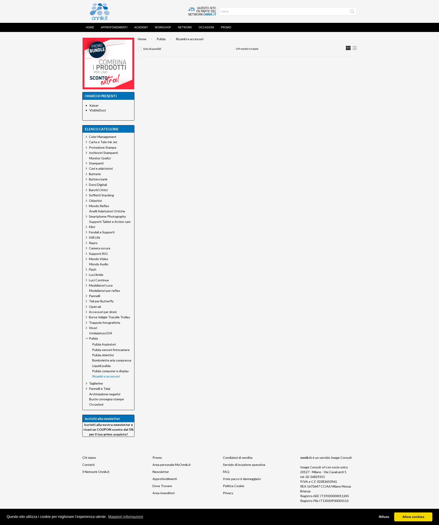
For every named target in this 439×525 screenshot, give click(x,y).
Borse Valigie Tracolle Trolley (109, 317)
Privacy (228, 493)
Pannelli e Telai (99, 388)
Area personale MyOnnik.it (172, 465)
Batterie (95, 174)
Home (90, 27)
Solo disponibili (152, 48)
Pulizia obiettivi (103, 355)
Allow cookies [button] (413, 517)
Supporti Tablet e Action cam (110, 222)
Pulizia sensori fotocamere (111, 350)
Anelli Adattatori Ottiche (107, 211)
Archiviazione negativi (104, 394)
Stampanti (96, 163)
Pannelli (94, 296)
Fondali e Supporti (102, 232)
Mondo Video (98, 259)
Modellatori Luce (101, 285)
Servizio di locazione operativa (244, 465)
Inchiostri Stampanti (103, 153)
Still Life (94, 237)
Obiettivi (95, 201)
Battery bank (98, 179)
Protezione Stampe (102, 147)
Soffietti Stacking (101, 195)
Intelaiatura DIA (100, 333)
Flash (92, 269)
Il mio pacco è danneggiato (242, 479)
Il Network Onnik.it (96, 472)
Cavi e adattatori (101, 168)
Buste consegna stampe (106, 399)
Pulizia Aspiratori (104, 344)
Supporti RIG (98, 254)
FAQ (226, 472)
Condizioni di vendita (237, 457)
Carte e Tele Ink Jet (103, 142)
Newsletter (161, 472)
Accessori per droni (103, 312)
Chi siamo (89, 457)
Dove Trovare (162, 486)
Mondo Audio (98, 264)
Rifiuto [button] (384, 517)
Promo (226, 27)
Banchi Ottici (98, 190)
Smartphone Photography (107, 216)
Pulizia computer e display (110, 371)
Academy (141, 27)
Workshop (163, 27)
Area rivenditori (164, 493)
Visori (93, 328)
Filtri (92, 227)
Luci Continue (99, 280)
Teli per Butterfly (101, 301)
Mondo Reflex (99, 206)
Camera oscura (99, 248)
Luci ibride (96, 275)
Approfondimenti (114, 27)
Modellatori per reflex (104, 291)
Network (185, 27)
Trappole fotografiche (104, 322)
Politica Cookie (233, 486)
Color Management (102, 137)
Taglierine (96, 383)
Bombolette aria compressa (111, 360)
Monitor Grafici (100, 158)
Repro (93, 243)
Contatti (88, 465)
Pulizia (161, 39)
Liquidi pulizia (101, 366)
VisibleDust (97, 110)
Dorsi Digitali (98, 185)
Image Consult (341, 457)
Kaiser (94, 105)
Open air (95, 307)
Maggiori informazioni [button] (125, 517)
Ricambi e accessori (189, 39)
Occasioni (206, 27)
